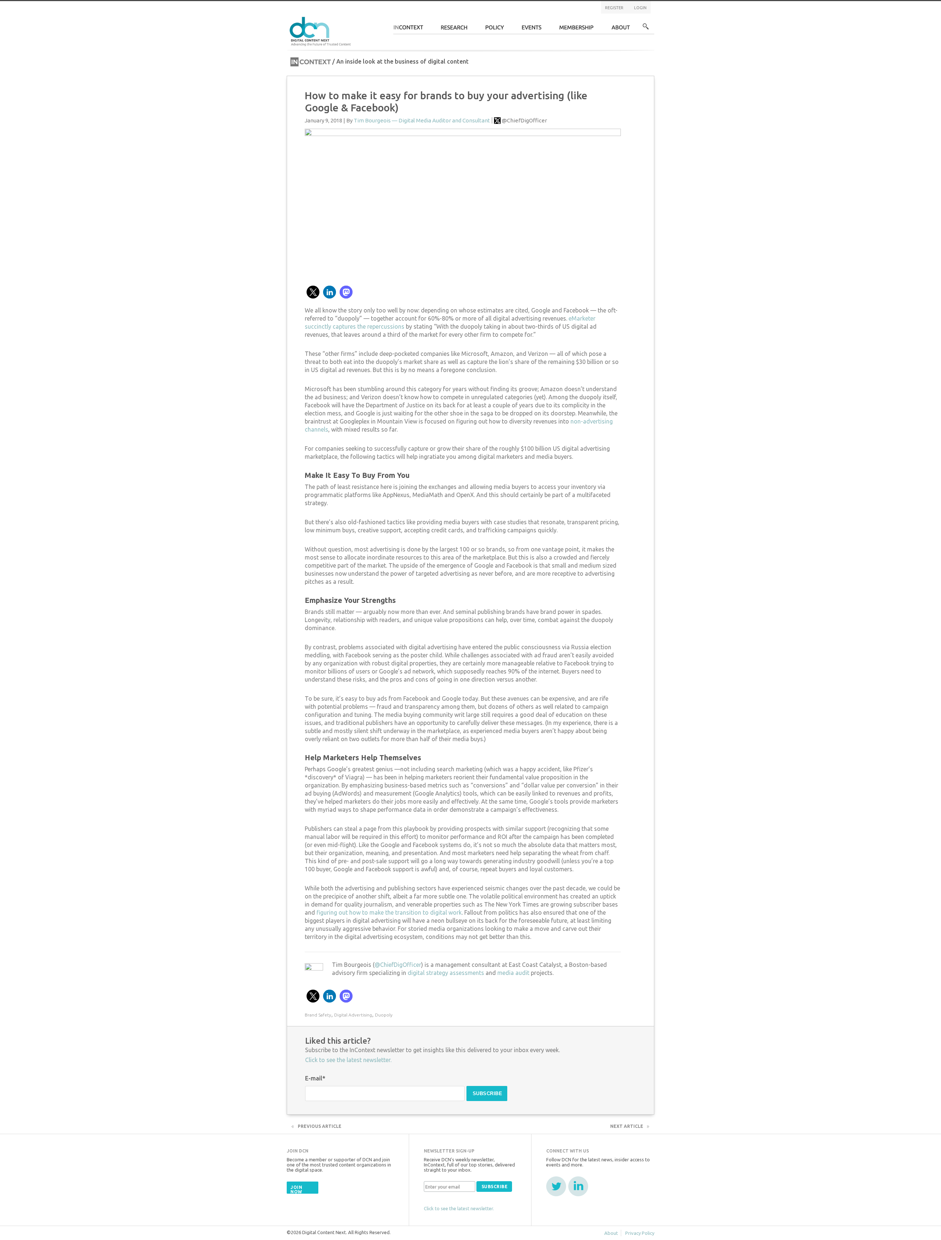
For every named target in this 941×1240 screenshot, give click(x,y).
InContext (408, 30)
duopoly (384, 1014)
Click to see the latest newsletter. (348, 1060)
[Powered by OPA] (361, 17)
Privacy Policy (639, 1233)
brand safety (318, 1014)
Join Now (296, 1189)
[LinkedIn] (578, 1186)
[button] (313, 292)
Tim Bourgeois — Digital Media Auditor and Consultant (422, 120)
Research (454, 30)
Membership (576, 30)
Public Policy (495, 30)
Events (531, 30)
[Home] (321, 30)
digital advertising (353, 1014)
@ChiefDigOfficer (524, 120)
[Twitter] (556, 1186)
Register (614, 8)
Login (640, 8)
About (621, 30)
